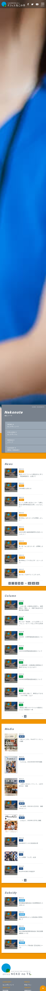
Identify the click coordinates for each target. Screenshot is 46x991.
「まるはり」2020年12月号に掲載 (30, 820)
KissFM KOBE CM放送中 (27, 871)
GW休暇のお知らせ (25, 488)
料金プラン (27, 985)
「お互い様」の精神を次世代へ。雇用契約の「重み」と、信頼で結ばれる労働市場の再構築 (31, 608)
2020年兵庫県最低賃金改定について (30, 679)
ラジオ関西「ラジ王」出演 (27, 857)
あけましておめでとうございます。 (30, 574)
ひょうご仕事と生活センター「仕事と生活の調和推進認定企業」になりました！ (31, 504)
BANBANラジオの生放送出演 (28, 843)
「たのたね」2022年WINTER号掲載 (30, 762)
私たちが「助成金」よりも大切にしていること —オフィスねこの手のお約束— (31, 623)
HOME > (34, 407)
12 (33, 583)
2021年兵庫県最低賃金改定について (30, 651)
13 (37, 583)
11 (29, 583)
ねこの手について (8, 985)
